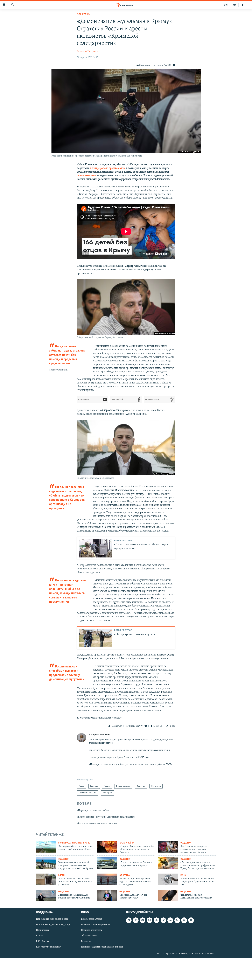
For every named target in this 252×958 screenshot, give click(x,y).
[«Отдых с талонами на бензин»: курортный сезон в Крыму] (107, 863)
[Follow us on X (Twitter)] (135, 920)
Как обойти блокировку (48, 947)
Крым (183, 875)
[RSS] (177, 920)
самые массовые (87, 175)
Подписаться (42, 930)
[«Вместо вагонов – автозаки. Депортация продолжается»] (95, 548)
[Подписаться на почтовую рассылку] (191, 920)
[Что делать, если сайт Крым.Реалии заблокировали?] (168, 895)
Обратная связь (89, 936)
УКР (226, 5)
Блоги (61, 875)
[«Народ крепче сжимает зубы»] (95, 638)
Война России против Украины (74, 843)
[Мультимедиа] (243, 5)
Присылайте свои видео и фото (52, 919)
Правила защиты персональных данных (102, 947)
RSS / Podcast (43, 941)
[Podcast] (184, 920)
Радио (39, 936)
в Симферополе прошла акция (107, 168)
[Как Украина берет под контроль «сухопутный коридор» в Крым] (46, 847)
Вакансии (86, 941)
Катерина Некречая (87, 51)
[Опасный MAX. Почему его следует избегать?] (107, 895)
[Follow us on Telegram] (163, 920)
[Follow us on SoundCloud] (170, 920)
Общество (83, 14)
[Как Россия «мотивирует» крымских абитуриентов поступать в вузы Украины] (168, 847)
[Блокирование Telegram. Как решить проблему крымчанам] (46, 895)
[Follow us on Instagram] (149, 920)
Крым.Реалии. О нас (91, 919)
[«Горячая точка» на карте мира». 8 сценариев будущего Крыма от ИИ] (168, 879)
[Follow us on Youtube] (142, 920)
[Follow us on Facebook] (129, 920)
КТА (234, 5)
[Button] (143, 65)
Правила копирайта (91, 930)
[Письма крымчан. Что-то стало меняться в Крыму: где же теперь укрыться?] (46, 879)
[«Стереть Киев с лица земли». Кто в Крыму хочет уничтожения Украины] (107, 847)
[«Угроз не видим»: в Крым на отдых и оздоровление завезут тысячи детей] (107, 879)
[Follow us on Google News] (156, 920)
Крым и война (126, 843)
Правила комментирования (95, 925)
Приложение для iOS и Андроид (53, 925)
